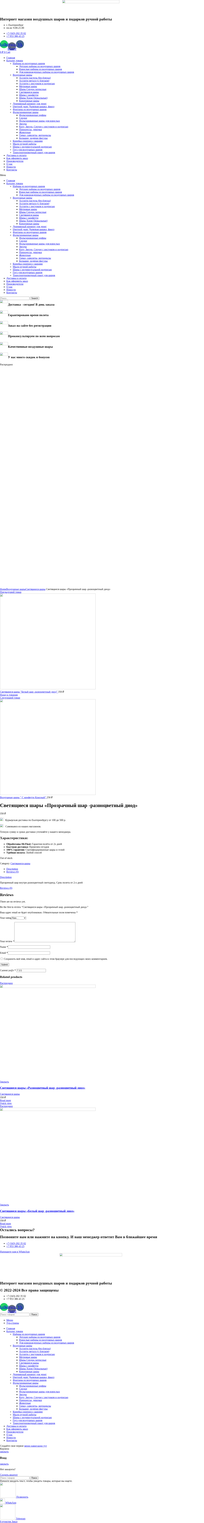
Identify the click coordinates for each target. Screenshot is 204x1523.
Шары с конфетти (28, 95)
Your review (7, 941)
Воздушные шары (22, 75)
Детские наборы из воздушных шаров (39, 66)
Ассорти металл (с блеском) (34, 80)
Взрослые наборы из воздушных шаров (40, 69)
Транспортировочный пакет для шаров (34, 152)
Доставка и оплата (16, 155)
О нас (9, 164)
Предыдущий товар (10, 592)
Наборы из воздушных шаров (29, 63)
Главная (10, 57)
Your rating (5, 918)
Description (12, 869)
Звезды (23, 123)
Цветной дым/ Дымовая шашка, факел (33, 106)
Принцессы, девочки (30, 129)
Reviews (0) (12, 871)
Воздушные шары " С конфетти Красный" (23, 797)
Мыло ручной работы (24, 143)
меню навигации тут (35, 1445)
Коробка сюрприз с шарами (28, 141)
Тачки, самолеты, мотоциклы (35, 135)
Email (4, 952)
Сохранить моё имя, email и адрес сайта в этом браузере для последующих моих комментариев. (56, 959)
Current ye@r (8, 970)
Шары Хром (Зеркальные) (33, 98)
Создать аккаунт (9, 1474)
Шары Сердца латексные (32, 89)
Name (4, 947)
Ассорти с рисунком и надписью (37, 83)
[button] (91, 175)
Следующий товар (10, 697)
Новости (11, 166)
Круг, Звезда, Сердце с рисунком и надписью (43, 126)
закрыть (4, 1451)
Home (3, 589)
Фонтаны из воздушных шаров (30, 109)
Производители (14, 161)
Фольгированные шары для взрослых (39, 121)
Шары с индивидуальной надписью (32, 146)
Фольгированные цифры (32, 115)
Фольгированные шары (25, 112)
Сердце (23, 118)
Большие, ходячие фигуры (33, 138)
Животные (25, 132)
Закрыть (4, 1081)
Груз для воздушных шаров (27, 149)
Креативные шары (29, 100)
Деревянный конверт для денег (30, 103)
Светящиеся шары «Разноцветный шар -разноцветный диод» (42, 1087)
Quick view (6, 1103)
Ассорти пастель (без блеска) (35, 77)
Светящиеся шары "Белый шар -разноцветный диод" (29, 691)
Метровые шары (28, 86)
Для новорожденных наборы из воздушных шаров (46, 72)
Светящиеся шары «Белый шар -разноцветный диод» (37, 1211)
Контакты (11, 169)
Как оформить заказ (17, 158)
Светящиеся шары (29, 92)
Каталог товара (14, 60)
